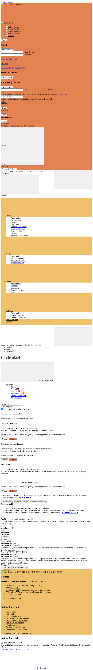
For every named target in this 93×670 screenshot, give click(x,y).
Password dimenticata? (9, 59)
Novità (8, 349)
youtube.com (6, 528)
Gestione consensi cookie (15, 627)
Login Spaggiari (63, 94)
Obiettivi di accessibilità (15, 623)
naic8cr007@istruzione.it (30, 590)
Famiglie (15, 391)
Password (27, 55)
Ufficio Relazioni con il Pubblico (18, 618)
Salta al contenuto (8, 2)
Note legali (10, 614)
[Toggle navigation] (20, 184)
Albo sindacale (16, 398)
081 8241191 (14, 588)
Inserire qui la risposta (30, 483)
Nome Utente (29, 52)
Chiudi (4, 108)
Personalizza (6, 502)
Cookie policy (11, 612)
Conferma (13, 169)
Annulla (4, 169)
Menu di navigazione (45, 380)
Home (8, 347)
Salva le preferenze (20, 567)
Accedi (4, 40)
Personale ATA (17, 393)
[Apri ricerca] (73, 179)
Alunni (13, 387)
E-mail (26, 90)
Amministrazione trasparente (17, 629)
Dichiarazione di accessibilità (17, 621)
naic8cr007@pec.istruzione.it (31, 592)
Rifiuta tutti (20, 502)
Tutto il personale (18, 396)
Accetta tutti (38, 502)
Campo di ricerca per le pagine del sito (15, 345)
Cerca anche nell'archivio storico (16, 409)
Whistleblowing (12, 625)
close (4, 195)
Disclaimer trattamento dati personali (15, 649)
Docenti (15, 389)
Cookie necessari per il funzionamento (16, 519)
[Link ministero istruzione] (11, 4)
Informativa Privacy (13, 616)
